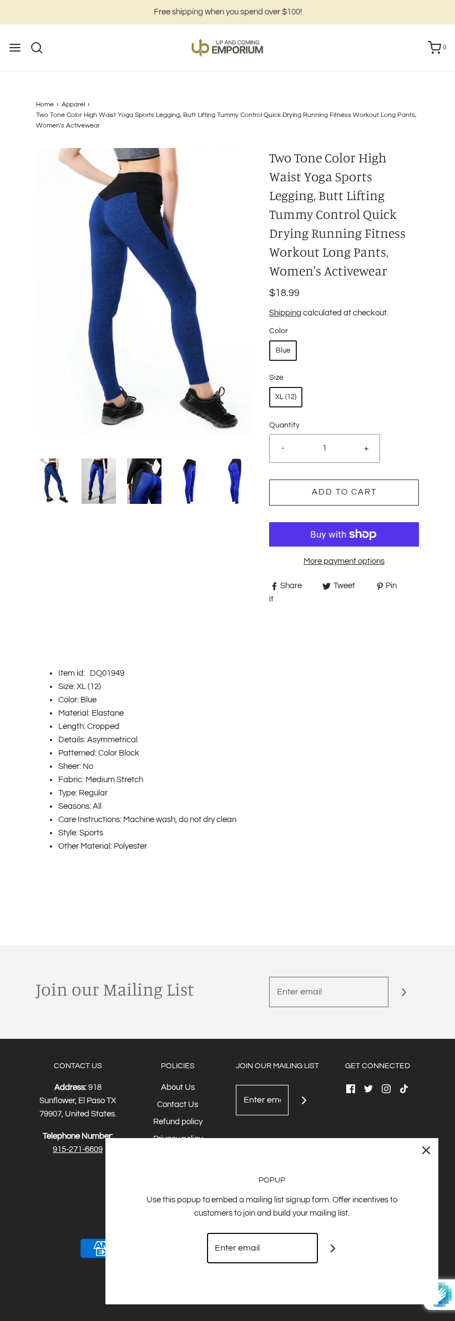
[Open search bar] (41, 48)
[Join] (403, 992)
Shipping (285, 313)
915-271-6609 (78, 1149)
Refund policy (178, 1122)
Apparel (73, 104)
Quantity (284, 425)
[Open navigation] (15, 48)
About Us (178, 1087)
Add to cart (344, 492)
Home (45, 104)
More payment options (344, 561)
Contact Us (177, 1104)
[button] (53, 481)
